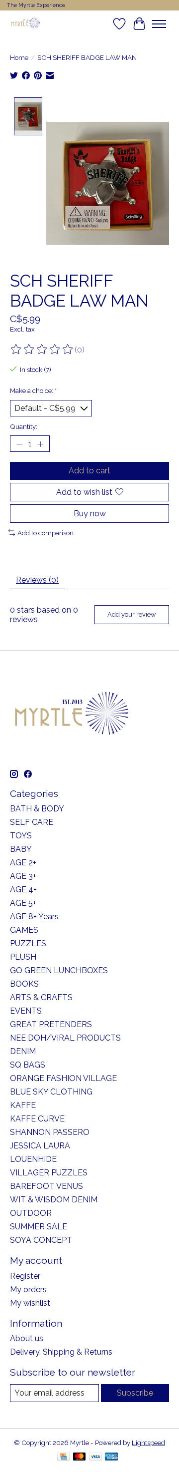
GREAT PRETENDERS (51, 1024)
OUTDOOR (31, 1213)
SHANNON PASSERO (50, 1132)
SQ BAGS (27, 1065)
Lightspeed (148, 1443)
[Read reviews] (42, 350)
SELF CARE (31, 822)
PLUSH (23, 957)
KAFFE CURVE (37, 1118)
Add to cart (89, 470)
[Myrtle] (25, 23)
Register (25, 1276)
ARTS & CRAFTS (41, 997)
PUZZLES (28, 943)
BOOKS (24, 984)
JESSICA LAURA (40, 1145)
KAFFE (23, 1105)
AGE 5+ (23, 903)
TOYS (21, 835)
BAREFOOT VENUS (46, 1186)
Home (19, 57)
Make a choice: (33, 390)
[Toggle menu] (159, 24)
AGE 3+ (23, 876)
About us (26, 1338)
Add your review (131, 614)
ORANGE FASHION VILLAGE (63, 1078)
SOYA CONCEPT (41, 1240)
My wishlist (30, 1303)
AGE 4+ (23, 889)
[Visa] (95, 1457)
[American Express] (111, 1457)
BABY (21, 849)
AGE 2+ (23, 862)
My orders (28, 1289)
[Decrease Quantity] (19, 443)
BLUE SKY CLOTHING (51, 1092)
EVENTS (26, 1011)
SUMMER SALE (38, 1226)
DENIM (23, 1051)
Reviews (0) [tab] (37, 580)
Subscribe (135, 1393)
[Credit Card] (63, 1457)
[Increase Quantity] (40, 443)
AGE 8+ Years (34, 916)
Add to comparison (45, 533)
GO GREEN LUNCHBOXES (59, 970)
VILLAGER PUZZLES (49, 1172)
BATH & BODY (37, 808)
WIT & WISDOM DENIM (53, 1199)
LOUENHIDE (33, 1159)
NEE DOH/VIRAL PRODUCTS (65, 1038)
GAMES (24, 930)
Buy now (90, 513)
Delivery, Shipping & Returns (61, 1352)
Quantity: (23, 426)
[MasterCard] (79, 1457)
